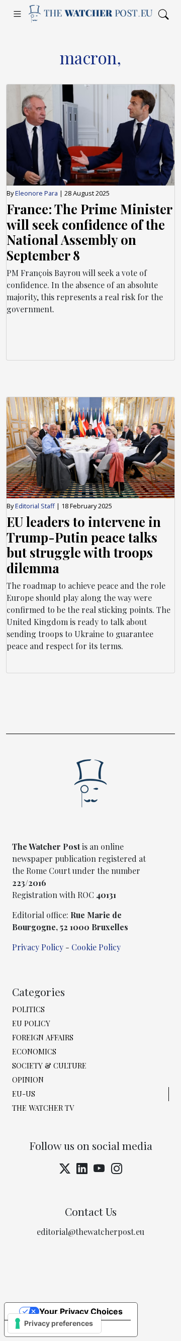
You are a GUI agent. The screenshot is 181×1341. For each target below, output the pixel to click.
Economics (34, 1051)
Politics (28, 1009)
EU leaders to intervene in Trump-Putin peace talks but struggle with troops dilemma (84, 544)
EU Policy (31, 1023)
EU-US (23, 1094)
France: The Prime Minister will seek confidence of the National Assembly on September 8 (89, 231)
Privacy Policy (37, 947)
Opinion (28, 1080)
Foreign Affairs (42, 1037)
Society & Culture (49, 1065)
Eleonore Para (36, 193)
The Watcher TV (43, 1108)
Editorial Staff (35, 505)
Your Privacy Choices (81, 1311)
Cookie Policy (96, 947)
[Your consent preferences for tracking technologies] (54, 1323)
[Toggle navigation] (17, 13)
